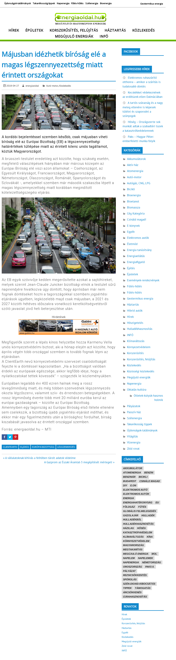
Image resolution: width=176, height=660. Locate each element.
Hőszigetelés (135, 323)
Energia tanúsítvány (139, 250)
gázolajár (130, 515)
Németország (151, 562)
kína (150, 536)
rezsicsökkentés (135, 575)
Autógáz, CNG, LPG (138, 183)
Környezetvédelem (138, 347)
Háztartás (115, 30)
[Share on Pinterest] (15, 437)
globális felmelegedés (139, 511)
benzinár (129, 476)
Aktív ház (132, 165)
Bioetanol (133, 201)
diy (125, 485)
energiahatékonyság (137, 502)
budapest (129, 481)
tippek (127, 588)
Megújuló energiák (74, 36)
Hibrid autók (134, 310)
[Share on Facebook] (4, 437)
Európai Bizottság (43, 446)
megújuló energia (135, 553)
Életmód (132, 244)
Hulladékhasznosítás (139, 329)
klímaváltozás (133, 536)
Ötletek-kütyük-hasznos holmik (148, 398)
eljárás (24, 446)
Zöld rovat (133, 449)
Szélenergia (91, 3)
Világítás (132, 436)
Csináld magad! (136, 219)
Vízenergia (133, 442)
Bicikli (131, 189)
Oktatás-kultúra (136, 389)
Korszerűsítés (135, 353)
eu (157, 502)
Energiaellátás (136, 256)
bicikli (143, 476)
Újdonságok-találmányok (17, 3)
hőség (141, 528)
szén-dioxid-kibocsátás (139, 583)
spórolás (129, 579)
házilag (128, 528)
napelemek (145, 558)
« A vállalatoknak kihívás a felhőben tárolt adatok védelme (39, 458)
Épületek (34, 30)
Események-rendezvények (143, 280)
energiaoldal (32, 85)
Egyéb (131, 232)
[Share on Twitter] (10, 437)
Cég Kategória (136, 213)
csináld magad (149, 481)
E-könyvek (133, 226)
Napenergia (63, 3)
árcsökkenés (132, 592)
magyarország (133, 545)
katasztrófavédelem (137, 532)
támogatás (142, 588)
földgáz (129, 506)
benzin (148, 472)
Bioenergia (106, 3)
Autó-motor (52, 85)
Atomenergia (135, 171)
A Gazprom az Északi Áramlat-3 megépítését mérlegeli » (79, 462)
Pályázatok (133, 406)
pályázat (129, 571)
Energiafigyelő (136, 262)
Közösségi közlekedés (140, 371)
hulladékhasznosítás (138, 523)
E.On (133, 485)
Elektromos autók (138, 238)
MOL (154, 553)
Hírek (14, 30)
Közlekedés (143, 30)
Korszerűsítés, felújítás (74, 30)
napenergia (131, 562)
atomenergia (132, 472)
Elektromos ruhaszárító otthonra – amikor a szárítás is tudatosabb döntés (142, 82)
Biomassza (133, 207)
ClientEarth (10, 446)
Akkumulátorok (136, 159)
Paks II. (149, 566)
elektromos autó (135, 489)
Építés (131, 268)
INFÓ (104, 36)
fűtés (142, 506)
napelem (129, 558)
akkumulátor (132, 468)
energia (128, 498)
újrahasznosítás (135, 596)
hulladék (148, 515)
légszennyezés (66, 446)
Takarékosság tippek (44, 3)
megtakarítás (132, 549)
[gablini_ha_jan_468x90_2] (59, 334)
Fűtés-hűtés (77, 3)
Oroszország (132, 566)
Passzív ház (134, 412)
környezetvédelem (136, 541)
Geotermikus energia (151, 3)
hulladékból (132, 519)
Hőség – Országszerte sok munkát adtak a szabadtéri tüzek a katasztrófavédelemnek (143, 126)
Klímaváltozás (135, 341)
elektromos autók (136, 494)
